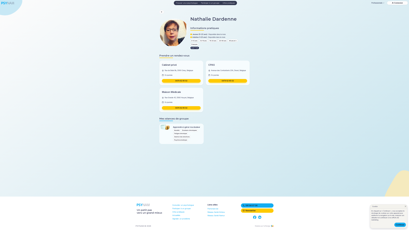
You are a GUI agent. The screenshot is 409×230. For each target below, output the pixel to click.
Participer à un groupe (210, 3)
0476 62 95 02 (181, 81)
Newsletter (251, 210)
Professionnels (376, 3)
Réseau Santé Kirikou (216, 212)
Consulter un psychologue (183, 205)
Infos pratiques (229, 3)
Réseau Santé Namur (216, 215)
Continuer (400, 225)
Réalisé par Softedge (262, 226)
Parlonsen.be (212, 209)
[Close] (405, 206)
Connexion (398, 3)
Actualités (176, 215)
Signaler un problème (181, 219)
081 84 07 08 (251, 205)
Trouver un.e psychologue (187, 3)
